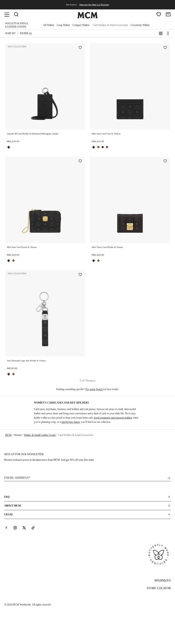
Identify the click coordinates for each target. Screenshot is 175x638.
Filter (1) (26, 33)
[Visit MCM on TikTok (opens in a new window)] (33, 528)
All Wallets (48, 25)
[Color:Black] (8, 147)
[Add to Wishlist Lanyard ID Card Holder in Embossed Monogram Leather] (80, 48)
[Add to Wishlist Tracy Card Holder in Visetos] (165, 161)
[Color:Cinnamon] (107, 147)
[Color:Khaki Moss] (103, 147)
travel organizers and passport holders (113, 417)
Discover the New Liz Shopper (94, 4)
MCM (8, 435)
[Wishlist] (158, 14)
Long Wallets (63, 25)
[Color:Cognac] (98, 147)
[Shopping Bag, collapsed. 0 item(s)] (168, 14)
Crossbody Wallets (140, 25)
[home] (87, 17)
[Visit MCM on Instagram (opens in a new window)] (15, 528)
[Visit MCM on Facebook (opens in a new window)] (6, 528)
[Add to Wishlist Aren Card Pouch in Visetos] (80, 161)
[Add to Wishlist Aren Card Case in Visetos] (165, 48)
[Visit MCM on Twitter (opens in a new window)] (24, 528)
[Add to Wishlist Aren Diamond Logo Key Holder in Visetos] (80, 275)
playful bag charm (70, 421)
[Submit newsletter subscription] (169, 478)
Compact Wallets (81, 25)
